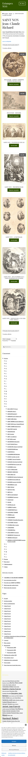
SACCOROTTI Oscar (12, 409)
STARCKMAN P (11, 517)
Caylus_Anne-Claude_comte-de (9, 684)
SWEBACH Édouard (12, 537)
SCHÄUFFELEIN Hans (12, 449)
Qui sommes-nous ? (9, 657)
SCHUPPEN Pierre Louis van (14, 464)
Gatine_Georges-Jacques (18, 700)
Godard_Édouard (7, 702)
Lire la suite (14, 145)
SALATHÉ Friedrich (12, 429)
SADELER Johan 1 (11, 411)
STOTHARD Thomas (12, 522)
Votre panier (7, 662)
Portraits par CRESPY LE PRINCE (12, 582)
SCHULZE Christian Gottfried (14, 462)
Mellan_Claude (19, 713)
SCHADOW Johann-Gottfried (14, 446)
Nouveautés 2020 (11, 647)
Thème (6, 566)
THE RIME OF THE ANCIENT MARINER (13, 577)
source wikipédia (6, 41)
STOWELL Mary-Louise (13, 525)
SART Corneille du (12, 436)
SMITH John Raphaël (12, 494)
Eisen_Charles (5, 697)
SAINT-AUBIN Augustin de (14, 426)
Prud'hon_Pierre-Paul (15, 721)
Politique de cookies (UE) (10, 655)
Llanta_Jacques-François (9, 713)
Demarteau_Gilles (13, 691)
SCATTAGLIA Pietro (12, 444)
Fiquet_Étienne (18, 697)
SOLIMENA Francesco (12, 497)
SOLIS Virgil (10, 499)
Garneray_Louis (7, 700)
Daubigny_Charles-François (11, 689)
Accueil (6, 13)
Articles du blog (8, 601)
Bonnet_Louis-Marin (15, 680)
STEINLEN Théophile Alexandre (15, 520)
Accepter (14, 741)
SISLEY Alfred (10, 487)
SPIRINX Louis (10, 514)
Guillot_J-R (14, 702)
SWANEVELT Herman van (13, 535)
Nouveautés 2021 (11, 650)
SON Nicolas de (11, 504)
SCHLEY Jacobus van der (13, 456)
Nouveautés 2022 (11, 652)
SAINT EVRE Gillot (12, 419)
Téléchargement (8, 564)
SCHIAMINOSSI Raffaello (13, 454)
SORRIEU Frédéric (11, 507)
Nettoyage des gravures (10, 587)
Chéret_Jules (16, 686)
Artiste (10, 13)
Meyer (4, 715)
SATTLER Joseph (11, 439)
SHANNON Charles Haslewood (15, 477)
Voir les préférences (14, 749)
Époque (6, 559)
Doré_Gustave (20, 695)
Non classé (6, 561)
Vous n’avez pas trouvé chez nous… (12, 665)
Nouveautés (7, 645)
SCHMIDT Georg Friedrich (13, 459)
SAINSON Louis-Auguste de (14, 416)
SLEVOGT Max (11, 489)
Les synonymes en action (10, 580)
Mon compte (7, 643)
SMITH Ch (9, 492)
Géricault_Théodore (7, 704)
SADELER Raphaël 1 (12, 414)
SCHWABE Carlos (11, 467)
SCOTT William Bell (12, 469)
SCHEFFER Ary (11, 451)
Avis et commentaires (9, 603)
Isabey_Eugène (15, 704)
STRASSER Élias (11, 530)
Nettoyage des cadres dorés (11, 585)
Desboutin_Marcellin (6, 693)
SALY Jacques (10, 434)
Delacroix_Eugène (5, 691)
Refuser (14, 745)
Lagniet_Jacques (5, 709)
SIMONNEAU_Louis (12, 484)
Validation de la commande (11, 660)
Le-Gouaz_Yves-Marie (15, 709)
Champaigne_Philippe (7, 686)
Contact (6, 640)
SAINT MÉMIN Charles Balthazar (15, 421)
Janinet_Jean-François (11, 706)
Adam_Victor (4, 680)
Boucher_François (6, 682)
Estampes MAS (7, 5)
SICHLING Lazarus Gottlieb (14, 482)
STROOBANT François (13, 532)
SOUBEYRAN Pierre (12, 509)
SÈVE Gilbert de (11, 474)
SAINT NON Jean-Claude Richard (15, 424)
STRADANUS (10, 527)
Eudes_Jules (12, 697)
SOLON (9, 502)
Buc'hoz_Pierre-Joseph (16, 682)
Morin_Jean (9, 715)
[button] (26, 725)
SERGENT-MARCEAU (12, 472)
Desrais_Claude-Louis (12, 695)
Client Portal (7, 606)
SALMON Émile (11, 431)
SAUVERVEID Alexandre (13, 441)
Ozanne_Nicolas (6, 721)
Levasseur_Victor (15, 710)
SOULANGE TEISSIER (12, 512)
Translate (13, 340)
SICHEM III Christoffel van (13, 479)
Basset (9, 680)
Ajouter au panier (14, 84)
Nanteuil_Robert (10, 718)
